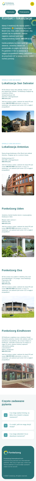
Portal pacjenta (24, 12)
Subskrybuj (10, 12)
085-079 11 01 (26, 39)
